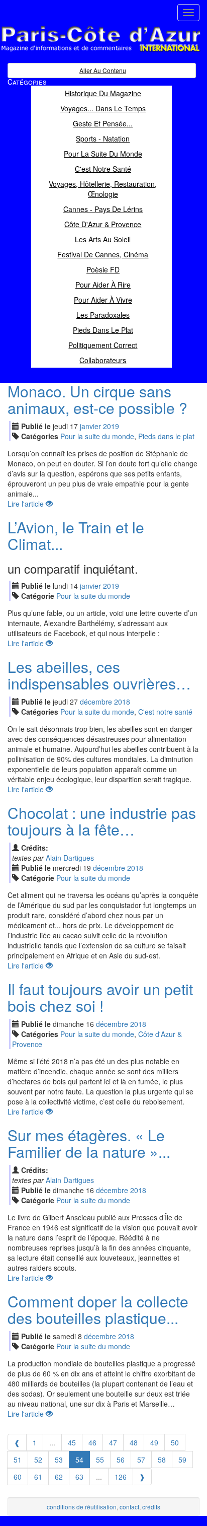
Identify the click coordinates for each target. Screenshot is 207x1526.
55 (100, 1459)
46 (92, 1442)
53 (59, 1459)
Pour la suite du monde (97, 436)
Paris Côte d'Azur (78, 52)
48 (134, 1442)
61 (38, 1477)
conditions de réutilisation (82, 1506)
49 (154, 1442)
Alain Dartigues (70, 858)
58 (162, 1459)
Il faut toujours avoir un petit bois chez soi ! (100, 997)
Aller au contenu (102, 70)
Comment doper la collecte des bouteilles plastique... (98, 1309)
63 (79, 1477)
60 (18, 1477)
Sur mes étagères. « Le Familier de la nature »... (89, 1143)
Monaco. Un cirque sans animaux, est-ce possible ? (97, 399)
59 (182, 1459)
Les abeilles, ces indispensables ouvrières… (99, 675)
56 (121, 1459)
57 (141, 1459)
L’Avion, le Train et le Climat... (76, 535)
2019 (111, 426)
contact (129, 1506)
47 (113, 1442)
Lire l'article (27, 504)
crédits (151, 1506)
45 (72, 1442)
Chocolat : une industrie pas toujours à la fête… (102, 821)
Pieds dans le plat (166, 436)
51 (18, 1459)
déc (96, 702)
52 (38, 1459)
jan (90, 426)
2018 (122, 702)
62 (59, 1477)
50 (175, 1442)
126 (121, 1477)
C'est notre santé (165, 712)
